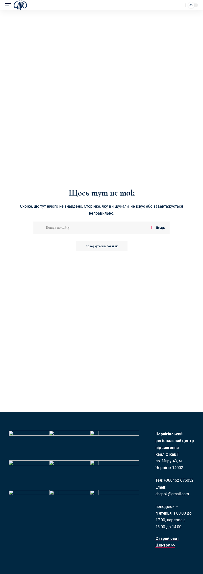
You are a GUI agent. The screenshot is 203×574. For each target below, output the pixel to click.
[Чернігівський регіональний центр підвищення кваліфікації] (20, 5)
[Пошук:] (96, 228)
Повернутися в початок (102, 246)
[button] (9, 5)
